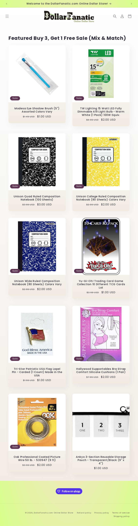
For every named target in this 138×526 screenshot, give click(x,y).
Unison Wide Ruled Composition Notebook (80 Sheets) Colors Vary (37, 282)
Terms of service (121, 512)
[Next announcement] (131, 3)
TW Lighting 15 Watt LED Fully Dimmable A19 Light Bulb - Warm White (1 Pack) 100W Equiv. (101, 112)
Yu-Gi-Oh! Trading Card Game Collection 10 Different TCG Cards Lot (101, 284)
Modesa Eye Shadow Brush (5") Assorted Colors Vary (37, 110)
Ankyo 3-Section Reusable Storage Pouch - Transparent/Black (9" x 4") (101, 460)
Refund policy (84, 512)
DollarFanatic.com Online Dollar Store (53, 512)
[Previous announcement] (6, 3)
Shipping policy (122, 516)
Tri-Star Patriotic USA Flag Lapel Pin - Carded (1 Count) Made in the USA (37, 372)
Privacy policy (101, 512)
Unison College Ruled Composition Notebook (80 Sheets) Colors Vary (101, 198)
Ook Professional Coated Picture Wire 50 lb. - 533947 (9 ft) (37, 458)
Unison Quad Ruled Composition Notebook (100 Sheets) (37, 198)
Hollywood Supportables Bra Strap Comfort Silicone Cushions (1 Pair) (101, 370)
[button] (7, 16)
